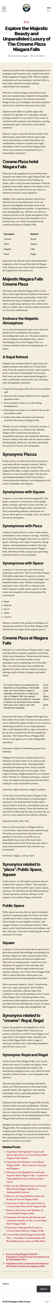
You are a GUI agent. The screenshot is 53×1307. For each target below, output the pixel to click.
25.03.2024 (39, 56)
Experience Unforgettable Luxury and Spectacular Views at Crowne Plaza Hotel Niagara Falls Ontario (26, 1155)
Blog (26, 22)
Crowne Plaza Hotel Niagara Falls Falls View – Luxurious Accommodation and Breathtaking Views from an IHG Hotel (25, 1237)
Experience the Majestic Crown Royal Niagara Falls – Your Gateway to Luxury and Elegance (26, 1165)
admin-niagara (21, 56)
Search (6, 1283)
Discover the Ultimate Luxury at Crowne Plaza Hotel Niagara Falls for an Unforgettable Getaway (26, 1189)
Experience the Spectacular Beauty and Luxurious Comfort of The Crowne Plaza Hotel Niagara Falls (26, 1220)
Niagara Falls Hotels (20, 1301)
